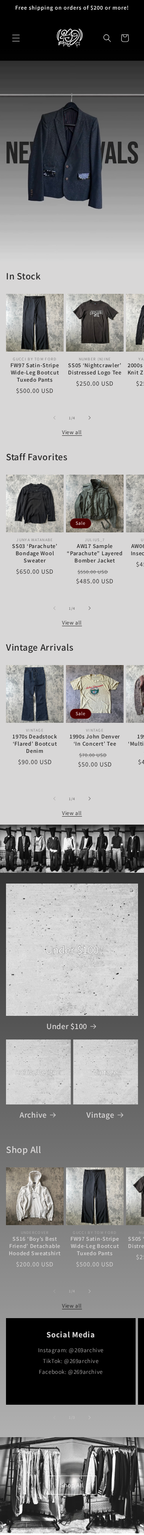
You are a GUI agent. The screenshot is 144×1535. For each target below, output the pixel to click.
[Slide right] (89, 418)
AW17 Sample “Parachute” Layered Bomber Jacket (95, 553)
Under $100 (66, 1026)
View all (72, 432)
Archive (33, 1115)
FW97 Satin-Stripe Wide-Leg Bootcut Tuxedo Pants (34, 372)
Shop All (72, 1485)
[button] (16, 38)
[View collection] (72, 161)
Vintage (100, 1115)
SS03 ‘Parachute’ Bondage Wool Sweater (35, 553)
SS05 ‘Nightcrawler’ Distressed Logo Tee (95, 369)
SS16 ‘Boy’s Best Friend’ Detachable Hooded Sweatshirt (34, 1246)
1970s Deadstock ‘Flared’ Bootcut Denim (34, 743)
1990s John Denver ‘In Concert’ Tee (95, 740)
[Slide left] (54, 418)
